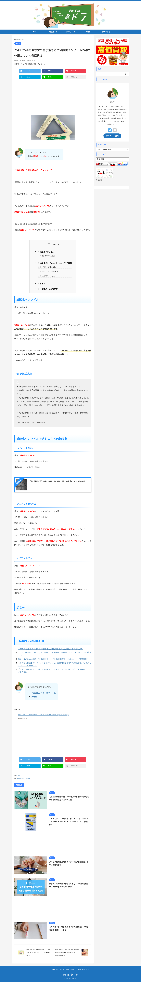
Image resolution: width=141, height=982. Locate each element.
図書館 (88, 32)
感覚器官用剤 (20, 778)
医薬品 (18, 775)
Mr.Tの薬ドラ (70, 974)
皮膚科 (28, 778)
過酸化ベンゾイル (46, 252)
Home (35, 32)
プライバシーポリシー (82, 969)
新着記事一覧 (53, 32)
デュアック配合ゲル (48, 271)
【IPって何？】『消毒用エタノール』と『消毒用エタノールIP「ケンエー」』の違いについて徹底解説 (68, 821)
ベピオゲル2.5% (47, 267)
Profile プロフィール (58, 969)
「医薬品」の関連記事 (48, 289)
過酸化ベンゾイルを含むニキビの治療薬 (55, 263)
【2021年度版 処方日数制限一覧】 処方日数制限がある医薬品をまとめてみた (50, 649)
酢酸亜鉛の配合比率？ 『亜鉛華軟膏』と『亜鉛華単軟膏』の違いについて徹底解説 (53, 659)
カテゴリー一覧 (70, 32)
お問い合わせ (105, 32)
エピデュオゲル (46, 276)
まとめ (41, 283)
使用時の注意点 (46, 256)
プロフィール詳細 (112, 136)
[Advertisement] (52, 97)
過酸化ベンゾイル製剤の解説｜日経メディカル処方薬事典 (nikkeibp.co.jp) (43, 715)
